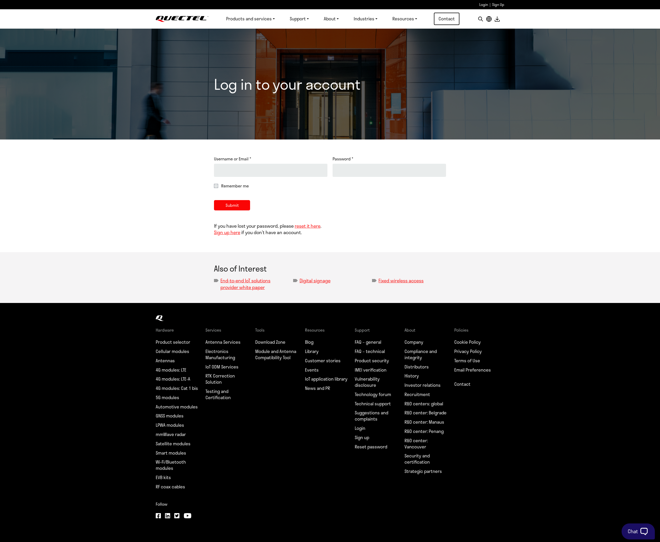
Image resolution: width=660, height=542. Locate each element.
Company (414, 342)
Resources (403, 18)
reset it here (307, 225)
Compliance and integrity (421, 354)
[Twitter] (176, 516)
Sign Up (498, 4)
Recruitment (417, 394)
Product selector (173, 342)
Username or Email (232, 159)
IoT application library (326, 379)
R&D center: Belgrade (426, 413)
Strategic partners (423, 471)
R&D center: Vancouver (416, 444)
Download (497, 19)
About (330, 18)
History (412, 376)
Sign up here (227, 232)
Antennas (165, 361)
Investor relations (423, 385)
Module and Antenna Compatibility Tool (275, 354)
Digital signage (315, 280)
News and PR (317, 388)
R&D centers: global (424, 404)
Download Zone (270, 342)
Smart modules (171, 453)
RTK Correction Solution (220, 379)
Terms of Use (467, 361)
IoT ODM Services (221, 367)
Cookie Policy (467, 342)
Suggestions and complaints (371, 416)
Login (483, 4)
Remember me (235, 186)
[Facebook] (158, 516)
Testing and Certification (218, 394)
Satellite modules (173, 444)
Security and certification (417, 459)
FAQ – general (368, 342)
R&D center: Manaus (424, 422)
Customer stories (323, 361)
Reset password (371, 447)
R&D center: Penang (424, 431)
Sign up (362, 437)
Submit (232, 205)
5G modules (167, 398)
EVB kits (163, 477)
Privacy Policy (468, 351)
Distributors (417, 367)
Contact (447, 18)
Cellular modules (172, 351)
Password (343, 159)
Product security (372, 361)
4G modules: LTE (171, 370)
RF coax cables (170, 487)
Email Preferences (472, 370)
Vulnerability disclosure (367, 382)
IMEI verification (370, 370)
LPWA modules (170, 425)
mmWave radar (171, 434)
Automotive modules (177, 407)
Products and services (249, 18)
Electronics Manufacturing (220, 354)
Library (312, 351)
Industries (364, 18)
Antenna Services (223, 342)
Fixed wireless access (401, 280)
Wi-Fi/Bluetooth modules (171, 465)
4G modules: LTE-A (173, 379)
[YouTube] (187, 516)
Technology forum (373, 394)
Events (312, 370)
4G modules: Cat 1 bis (177, 388)
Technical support (373, 404)
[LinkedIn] (167, 516)
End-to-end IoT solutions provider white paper (245, 284)
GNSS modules (170, 416)
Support (298, 18)
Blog (309, 342)
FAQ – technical (370, 351)
